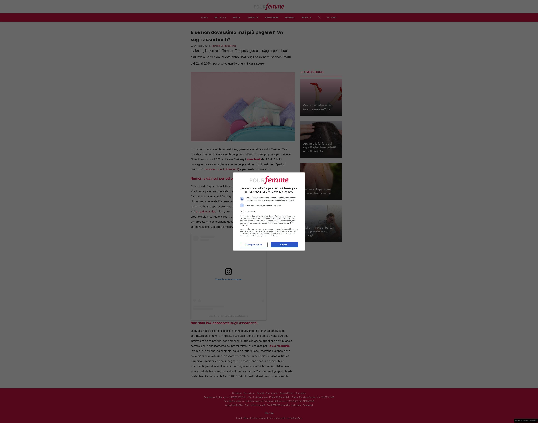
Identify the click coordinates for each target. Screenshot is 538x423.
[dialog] (269, 211)
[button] (269, 212)
